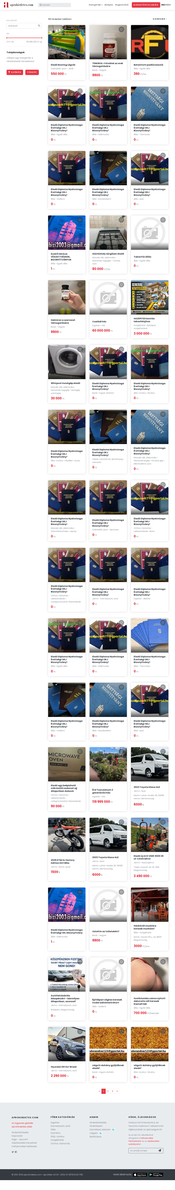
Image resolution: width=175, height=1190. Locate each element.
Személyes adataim (102, 1129)
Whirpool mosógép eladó (65, 383)
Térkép (32, 72)
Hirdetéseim (96, 1126)
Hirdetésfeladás (146, 5)
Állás (53, 1129)
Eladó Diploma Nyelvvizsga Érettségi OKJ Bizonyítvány (67, 931)
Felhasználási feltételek (24, 1146)
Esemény (55, 1133)
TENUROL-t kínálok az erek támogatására (107, 65)
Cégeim (95, 1133)
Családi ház (99, 321)
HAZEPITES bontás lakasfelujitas (144, 320)
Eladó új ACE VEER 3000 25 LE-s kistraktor (149, 857)
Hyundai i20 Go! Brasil (64, 1066)
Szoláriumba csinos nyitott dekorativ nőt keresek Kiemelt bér (149, 1001)
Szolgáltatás (57, 1140)
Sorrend (159, 19)
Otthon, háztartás (60, 1143)
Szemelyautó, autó (60, 1126)
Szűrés (16, 72)
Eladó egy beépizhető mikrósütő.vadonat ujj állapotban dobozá (64, 788)
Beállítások (95, 1136)
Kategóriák (95, 4)
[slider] (6, 38)
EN (166, 4)
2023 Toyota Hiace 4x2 (147, 787)
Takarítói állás (142, 256)
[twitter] (13, 1152)
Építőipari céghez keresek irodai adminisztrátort (107, 1001)
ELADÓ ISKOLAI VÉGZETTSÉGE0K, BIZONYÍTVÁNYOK (61, 256)
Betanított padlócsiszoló (148, 64)
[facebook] (16, 1152)
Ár (8, 33)
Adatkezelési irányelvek (24, 1142)
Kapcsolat (17, 1135)
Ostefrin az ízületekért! (105, 931)
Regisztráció (122, 4)
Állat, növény (57, 1136)
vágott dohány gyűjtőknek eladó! (108, 1067)
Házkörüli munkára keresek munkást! (145, 927)
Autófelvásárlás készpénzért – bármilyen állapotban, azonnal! (65, 998)
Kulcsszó (12, 20)
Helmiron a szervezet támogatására (63, 321)
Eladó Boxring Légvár (63, 64)
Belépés (109, 4)
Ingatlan (55, 1122)
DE (169, 4)
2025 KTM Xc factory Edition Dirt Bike (63, 862)
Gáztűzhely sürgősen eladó (108, 253)
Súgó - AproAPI (20, 1139)
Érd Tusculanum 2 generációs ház (102, 791)
